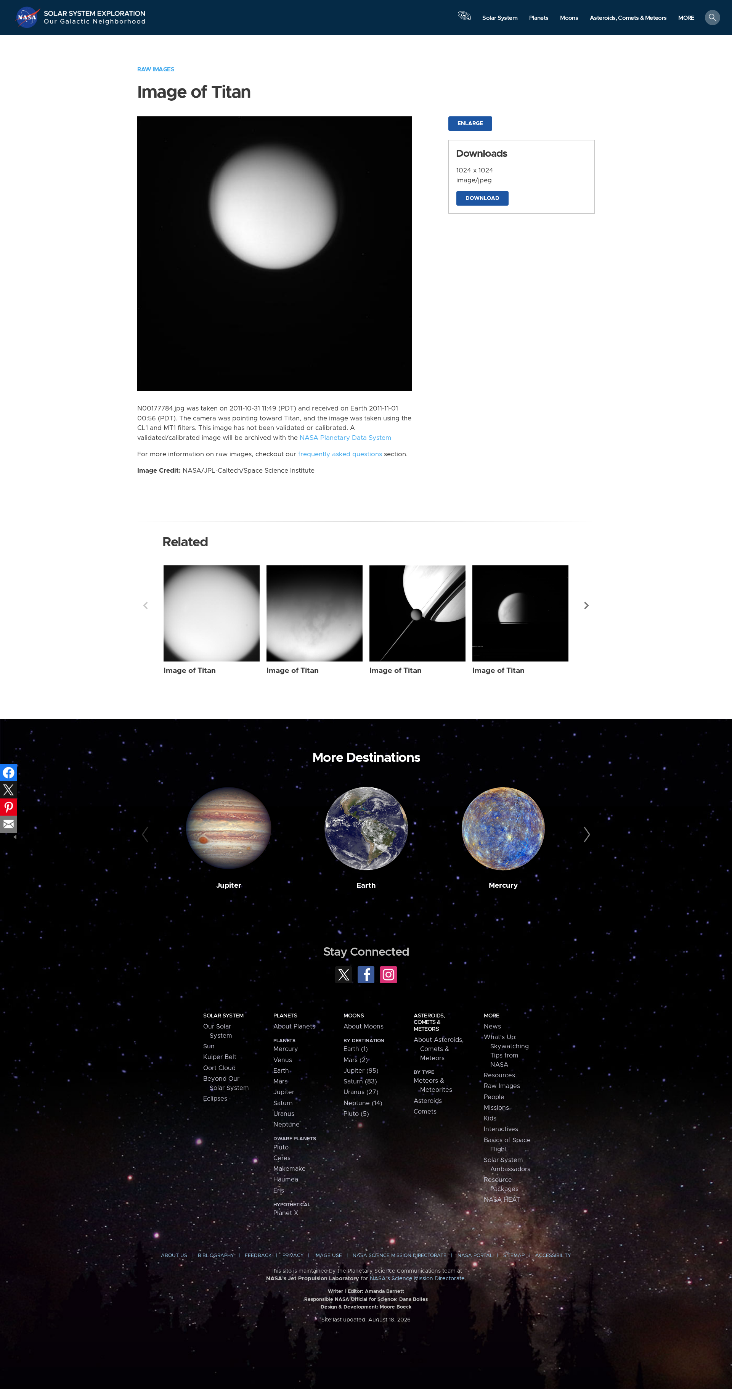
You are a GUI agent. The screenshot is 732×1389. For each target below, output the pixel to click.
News (492, 1027)
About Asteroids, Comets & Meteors (439, 1049)
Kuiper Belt (219, 1057)
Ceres (282, 1158)
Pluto (281, 1147)
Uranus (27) (361, 1092)
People (494, 1097)
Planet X (285, 1213)
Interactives (501, 1129)
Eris (278, 1191)
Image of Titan (190, 670)
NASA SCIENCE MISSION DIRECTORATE (399, 1255)
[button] (686, 18)
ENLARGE (470, 123)
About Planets (294, 1027)
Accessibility (553, 1255)
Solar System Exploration (94, 11)
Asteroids (428, 1101)
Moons (354, 1016)
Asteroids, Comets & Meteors (429, 1022)
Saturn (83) (360, 1081)
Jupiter (228, 885)
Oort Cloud (219, 1068)
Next (586, 605)
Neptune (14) (363, 1103)
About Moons (364, 1027)
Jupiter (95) (361, 1071)
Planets (285, 1016)
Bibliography (216, 1255)
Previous (145, 605)
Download (482, 198)
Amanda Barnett (384, 1291)
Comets (425, 1112)
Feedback (258, 1255)
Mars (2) (356, 1060)
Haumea (285, 1180)
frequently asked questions (340, 454)
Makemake (289, 1169)
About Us (174, 1255)
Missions (496, 1108)
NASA (28, 17)
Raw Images (155, 69)
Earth (366, 885)
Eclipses (215, 1099)
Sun (209, 1046)
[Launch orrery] (464, 19)
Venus (282, 1060)
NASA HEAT (502, 1200)
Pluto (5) (356, 1114)
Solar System (223, 1016)
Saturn (283, 1103)
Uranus (283, 1114)
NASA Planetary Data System (345, 438)
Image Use (328, 1255)
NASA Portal (475, 1255)
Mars (280, 1081)
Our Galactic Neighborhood (94, 23)
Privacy (293, 1255)
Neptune (286, 1125)
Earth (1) (356, 1049)
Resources (499, 1075)
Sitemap (514, 1255)
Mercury (503, 885)
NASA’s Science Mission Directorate (417, 1278)
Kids (490, 1118)
